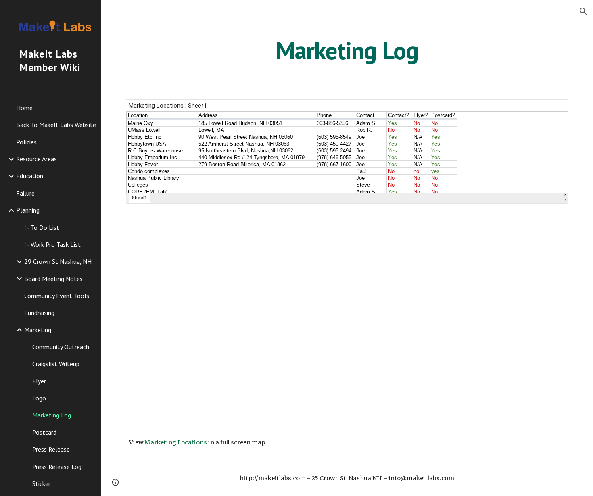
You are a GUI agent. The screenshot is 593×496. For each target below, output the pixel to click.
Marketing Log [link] (51, 415)
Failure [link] (25, 193)
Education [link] (29, 176)
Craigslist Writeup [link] (55, 364)
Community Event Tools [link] (56, 296)
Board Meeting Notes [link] (53, 279)
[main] (346, 50)
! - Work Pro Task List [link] (52, 244)
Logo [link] (39, 398)
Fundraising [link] (39, 312)
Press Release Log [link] (56, 467)
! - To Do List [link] (41, 227)
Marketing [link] (37, 330)
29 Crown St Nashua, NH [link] (58, 261)
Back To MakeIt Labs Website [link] (56, 125)
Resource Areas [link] (36, 159)
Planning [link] (28, 210)
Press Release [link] (51, 449)
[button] (583, 11)
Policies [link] (26, 142)
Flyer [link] (39, 381)
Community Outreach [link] (60, 347)
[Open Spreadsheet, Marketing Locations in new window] (552, 109)
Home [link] (24, 108)
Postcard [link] (44, 432)
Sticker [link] (41, 483)
